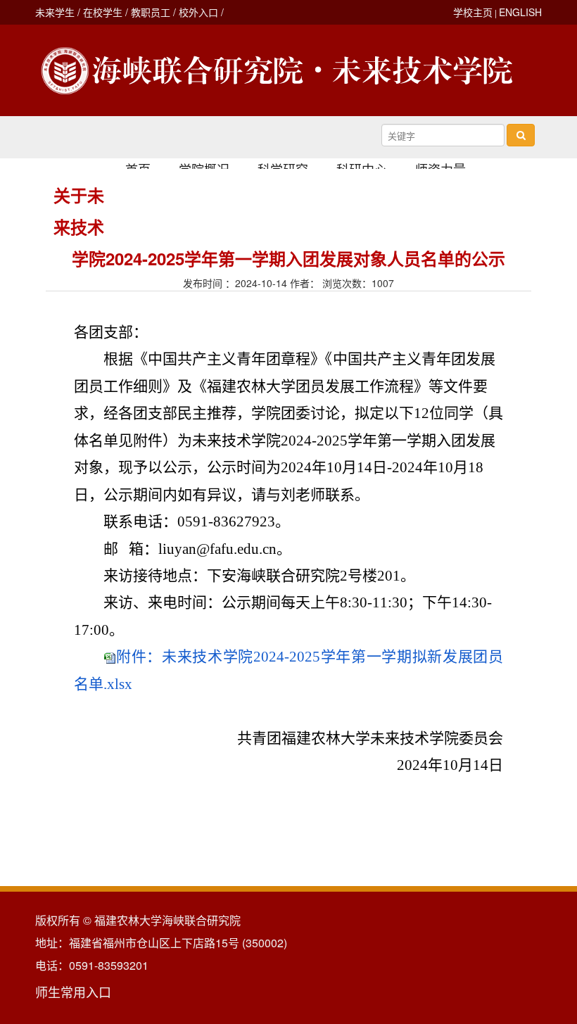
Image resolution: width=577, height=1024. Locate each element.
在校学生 (102, 12)
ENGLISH (520, 12)
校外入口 (198, 12)
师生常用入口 (73, 991)
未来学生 (55, 12)
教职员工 (150, 12)
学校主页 (473, 12)
